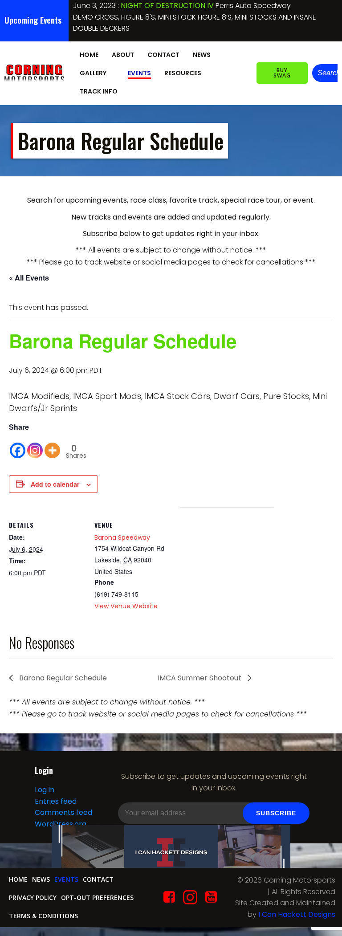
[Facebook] (17, 446)
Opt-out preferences (97, 897)
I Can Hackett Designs (296, 914)
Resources (182, 73)
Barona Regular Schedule (62, 678)
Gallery (93, 73)
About (123, 54)
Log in (44, 790)
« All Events (29, 278)
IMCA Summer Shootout (200, 678)
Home (89, 54)
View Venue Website (126, 606)
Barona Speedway (122, 537)
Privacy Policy (33, 897)
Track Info (99, 91)
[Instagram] (35, 446)
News (202, 54)
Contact (163, 54)
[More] (52, 446)
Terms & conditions (43, 916)
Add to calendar (55, 484)
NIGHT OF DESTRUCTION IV (167, 5)
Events (139, 73)
